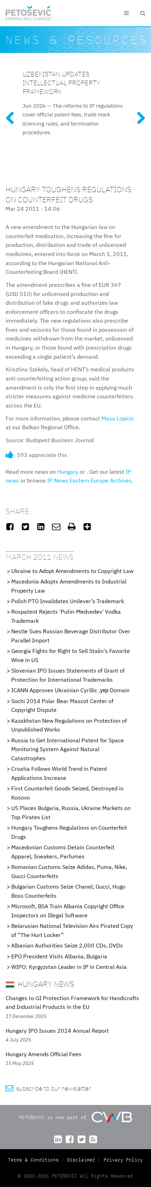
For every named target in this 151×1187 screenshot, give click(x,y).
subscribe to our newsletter (48, 1088)
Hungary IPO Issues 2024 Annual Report (57, 1030)
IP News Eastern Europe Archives (89, 480)
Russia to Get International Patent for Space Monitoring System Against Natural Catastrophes (67, 749)
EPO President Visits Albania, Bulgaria (59, 956)
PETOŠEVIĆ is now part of (54, 1117)
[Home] (29, 13)
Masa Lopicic (117, 418)
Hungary (67, 471)
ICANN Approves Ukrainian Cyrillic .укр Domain (70, 690)
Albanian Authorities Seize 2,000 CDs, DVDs (67, 945)
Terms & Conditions (34, 1160)
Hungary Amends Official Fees (43, 1054)
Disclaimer (81, 1160)
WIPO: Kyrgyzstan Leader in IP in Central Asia (69, 966)
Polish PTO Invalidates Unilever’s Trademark (67, 601)
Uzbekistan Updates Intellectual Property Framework (61, 82)
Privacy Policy (123, 1160)
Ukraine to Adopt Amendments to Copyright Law (72, 570)
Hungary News (45, 984)
